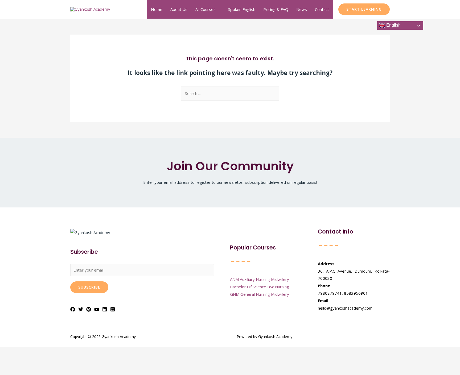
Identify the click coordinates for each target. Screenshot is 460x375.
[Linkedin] (104, 309)
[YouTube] (96, 309)
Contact (322, 9)
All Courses (205, 9)
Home (156, 9)
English (393, 25)
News (301, 9)
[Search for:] (230, 93)
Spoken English (241, 9)
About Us (178, 9)
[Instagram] (112, 309)
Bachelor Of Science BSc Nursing (259, 286)
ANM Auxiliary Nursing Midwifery (259, 279)
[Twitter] (80, 309)
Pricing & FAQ (275, 9)
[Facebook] (72, 309)
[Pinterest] (88, 309)
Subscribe (89, 287)
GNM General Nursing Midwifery (259, 294)
